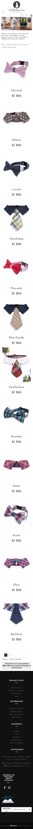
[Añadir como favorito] (15, 648)
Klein (16, 584)
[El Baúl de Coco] (16, 7)
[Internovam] (14, 826)
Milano (16, 140)
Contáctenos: (9, 763)
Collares (16, 731)
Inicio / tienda (6, 44)
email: (9, 766)
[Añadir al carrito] (19, 648)
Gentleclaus (16, 387)
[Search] (22, 15)
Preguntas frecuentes (16, 708)
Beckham (16, 634)
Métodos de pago (16, 711)
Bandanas (16, 737)
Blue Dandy (16, 337)
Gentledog (16, 238)
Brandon (16, 436)
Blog (16, 696)
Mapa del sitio (16, 717)
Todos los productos (16, 743)
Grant (16, 535)
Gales (16, 486)
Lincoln (16, 189)
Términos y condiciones (16, 690)
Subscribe (29, 810)
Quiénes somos (16, 688)
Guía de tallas (16, 693)
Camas (16, 734)
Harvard (16, 90)
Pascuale (16, 288)
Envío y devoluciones (16, 714)
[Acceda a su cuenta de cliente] (26, 15)
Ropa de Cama (17, 740)
